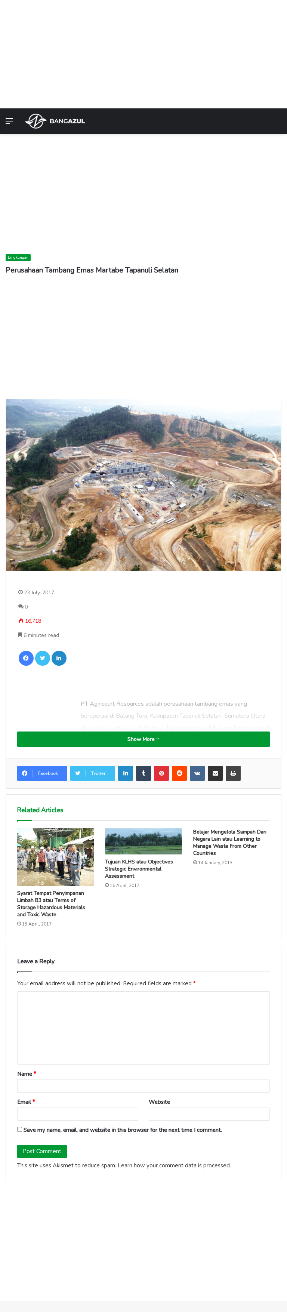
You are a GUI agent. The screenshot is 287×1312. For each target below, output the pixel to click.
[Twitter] (42, 658)
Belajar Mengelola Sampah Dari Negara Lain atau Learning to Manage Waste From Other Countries (229, 842)
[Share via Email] (215, 773)
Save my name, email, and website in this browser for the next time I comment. (123, 1130)
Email (26, 1102)
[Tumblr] (143, 773)
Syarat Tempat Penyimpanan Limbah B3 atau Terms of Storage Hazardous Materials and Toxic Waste (51, 904)
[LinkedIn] (59, 658)
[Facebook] (26, 658)
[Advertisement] (143, 52)
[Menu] (9, 124)
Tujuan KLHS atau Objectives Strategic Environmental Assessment (139, 869)
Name (26, 1074)
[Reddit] (179, 773)
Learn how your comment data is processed (174, 1165)
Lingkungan (18, 257)
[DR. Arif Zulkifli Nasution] (55, 121)
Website (159, 1102)
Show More (141, 739)
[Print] (233, 773)
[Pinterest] (161, 773)
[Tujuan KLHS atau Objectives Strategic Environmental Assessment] (143, 841)
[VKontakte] (197, 773)
